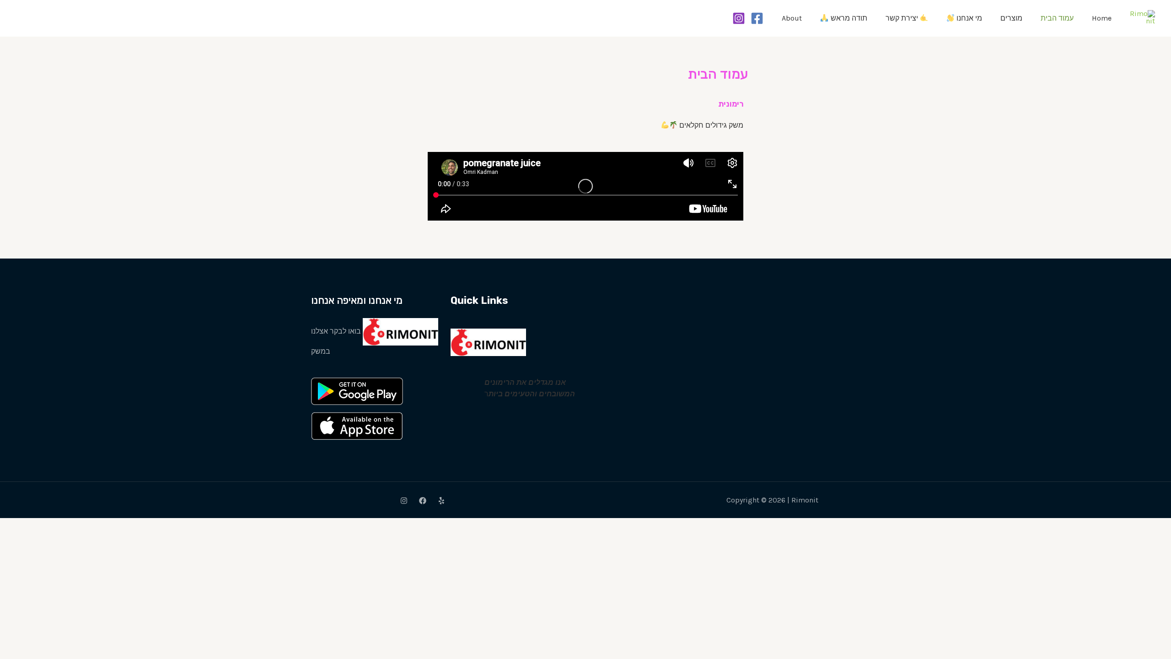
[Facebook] (757, 18)
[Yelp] (441, 500)
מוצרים (1011, 18)
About (792, 18)
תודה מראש (848, 18)
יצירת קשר (903, 18)
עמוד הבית (1057, 18)
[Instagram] (738, 18)
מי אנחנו (968, 18)
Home (1102, 18)
